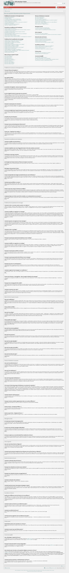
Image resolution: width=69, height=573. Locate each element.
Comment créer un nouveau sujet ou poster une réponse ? (14, 40)
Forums (8, 7)
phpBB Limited (29, 538)
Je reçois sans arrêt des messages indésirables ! (42, 28)
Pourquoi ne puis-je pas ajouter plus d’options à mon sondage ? (14, 44)
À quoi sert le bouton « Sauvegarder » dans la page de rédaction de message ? (17, 50)
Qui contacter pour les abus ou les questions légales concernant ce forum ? (47, 59)
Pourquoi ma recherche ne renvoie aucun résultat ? (43, 39)
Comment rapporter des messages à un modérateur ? (13, 49)
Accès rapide (4, 7)
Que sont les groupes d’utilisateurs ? (41, 19)
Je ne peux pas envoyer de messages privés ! (42, 27)
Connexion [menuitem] (65, 7)
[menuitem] (56, 7)
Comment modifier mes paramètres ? (10, 28)
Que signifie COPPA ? (8, 18)
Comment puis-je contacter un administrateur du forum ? (44, 60)
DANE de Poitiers (26, 570)
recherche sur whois (8, 552)
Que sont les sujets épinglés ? (9, 61)
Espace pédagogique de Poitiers (19, 570)
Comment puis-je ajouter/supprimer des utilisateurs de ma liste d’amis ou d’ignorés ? (48, 34)
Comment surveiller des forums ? (40, 47)
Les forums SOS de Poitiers (31, 570)
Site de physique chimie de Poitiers (40, 570)
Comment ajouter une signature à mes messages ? (13, 42)
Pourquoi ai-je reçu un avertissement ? (11, 48)
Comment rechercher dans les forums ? (41, 38)
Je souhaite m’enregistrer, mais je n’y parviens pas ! (13, 19)
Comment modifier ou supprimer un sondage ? (12, 45)
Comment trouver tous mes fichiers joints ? (42, 53)
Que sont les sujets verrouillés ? (10, 62)
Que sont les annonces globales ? (10, 59)
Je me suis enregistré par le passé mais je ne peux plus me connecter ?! (16, 22)
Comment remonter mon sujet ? (9, 52)
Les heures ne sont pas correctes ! (10, 30)
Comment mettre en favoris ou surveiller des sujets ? (43, 46)
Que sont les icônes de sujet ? (9, 63)
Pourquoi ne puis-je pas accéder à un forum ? (12, 46)
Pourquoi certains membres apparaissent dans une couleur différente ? (46, 22)
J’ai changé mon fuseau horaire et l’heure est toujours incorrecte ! (15, 31)
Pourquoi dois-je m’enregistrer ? (9, 17)
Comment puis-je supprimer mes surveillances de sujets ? (44, 48)
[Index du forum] (9, 3)
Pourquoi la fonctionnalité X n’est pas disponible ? (43, 58)
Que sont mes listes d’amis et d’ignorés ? (41, 33)
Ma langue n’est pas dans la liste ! (10, 32)
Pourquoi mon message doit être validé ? (11, 51)
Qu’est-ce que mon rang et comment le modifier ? (12, 35)
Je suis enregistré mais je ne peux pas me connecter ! (13, 20)
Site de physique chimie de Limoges (49, 570)
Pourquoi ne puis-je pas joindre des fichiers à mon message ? (14, 47)
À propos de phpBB (29, 539)
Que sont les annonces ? (8, 60)
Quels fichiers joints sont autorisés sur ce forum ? (43, 52)
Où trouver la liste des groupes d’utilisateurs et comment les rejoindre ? (46, 20)
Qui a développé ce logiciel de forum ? (41, 57)
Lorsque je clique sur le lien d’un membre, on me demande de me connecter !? (18, 36)
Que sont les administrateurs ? (40, 17)
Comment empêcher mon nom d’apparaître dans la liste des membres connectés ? (17, 29)
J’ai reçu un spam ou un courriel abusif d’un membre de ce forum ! (45, 29)
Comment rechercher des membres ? (41, 41)
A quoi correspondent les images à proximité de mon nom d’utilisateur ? (16, 33)
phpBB (60, 170)
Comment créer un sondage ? (9, 43)
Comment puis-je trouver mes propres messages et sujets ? (44, 42)
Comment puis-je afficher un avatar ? (10, 34)
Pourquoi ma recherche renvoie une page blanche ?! (43, 40)
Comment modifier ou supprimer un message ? (12, 41)
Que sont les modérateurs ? (39, 18)
